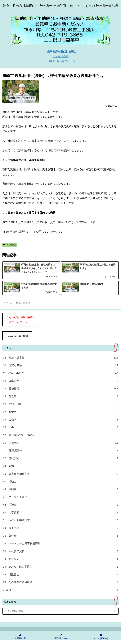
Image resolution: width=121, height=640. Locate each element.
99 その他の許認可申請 (60, 582)
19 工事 (60, 427)
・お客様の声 (60, 56)
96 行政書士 (60, 574)
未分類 (60, 589)
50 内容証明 (60, 512)
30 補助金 (60, 481)
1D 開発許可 (60, 458)
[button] (115, 611)
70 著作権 (60, 535)
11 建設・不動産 (60, 373)
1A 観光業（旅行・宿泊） (60, 435)
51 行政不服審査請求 (60, 520)
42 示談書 (60, 504)
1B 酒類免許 (60, 442)
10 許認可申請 (60, 365)
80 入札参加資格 (60, 551)
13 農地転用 (11, 245)
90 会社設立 (60, 559)
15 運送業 (60, 396)
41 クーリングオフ (60, 497)
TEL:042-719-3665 (17, 335)
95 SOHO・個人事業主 (60, 566)
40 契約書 (60, 489)
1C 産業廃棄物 (60, 450)
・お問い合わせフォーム (60, 61)
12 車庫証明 (60, 380)
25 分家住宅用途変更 (60, 473)
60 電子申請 (60, 527)
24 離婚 (60, 466)
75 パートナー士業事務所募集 (60, 543)
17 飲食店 (60, 411)
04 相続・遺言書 (60, 357)
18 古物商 (60, 419)
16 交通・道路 (60, 404)
